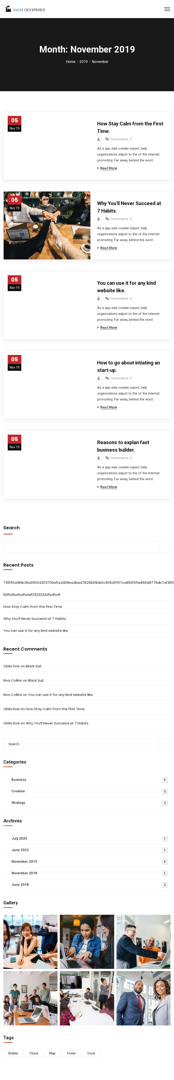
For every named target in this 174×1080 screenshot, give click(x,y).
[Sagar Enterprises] (24, 9)
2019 (84, 62)
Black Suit (34, 666)
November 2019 (89, 862)
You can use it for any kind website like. (126, 286)
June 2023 (89, 850)
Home (70, 62)
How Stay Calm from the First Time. (130, 127)
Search (11, 527)
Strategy (89, 803)
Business (89, 780)
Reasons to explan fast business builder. (123, 446)
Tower (71, 1053)
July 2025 (89, 838)
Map (52, 1053)
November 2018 (89, 873)
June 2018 (89, 885)
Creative (89, 791)
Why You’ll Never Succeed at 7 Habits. (129, 207)
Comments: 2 (121, 139)
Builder (13, 1053)
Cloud (33, 1053)
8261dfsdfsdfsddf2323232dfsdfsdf (31, 594)
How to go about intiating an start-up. (128, 366)
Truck (91, 1053)
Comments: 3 (121, 298)
